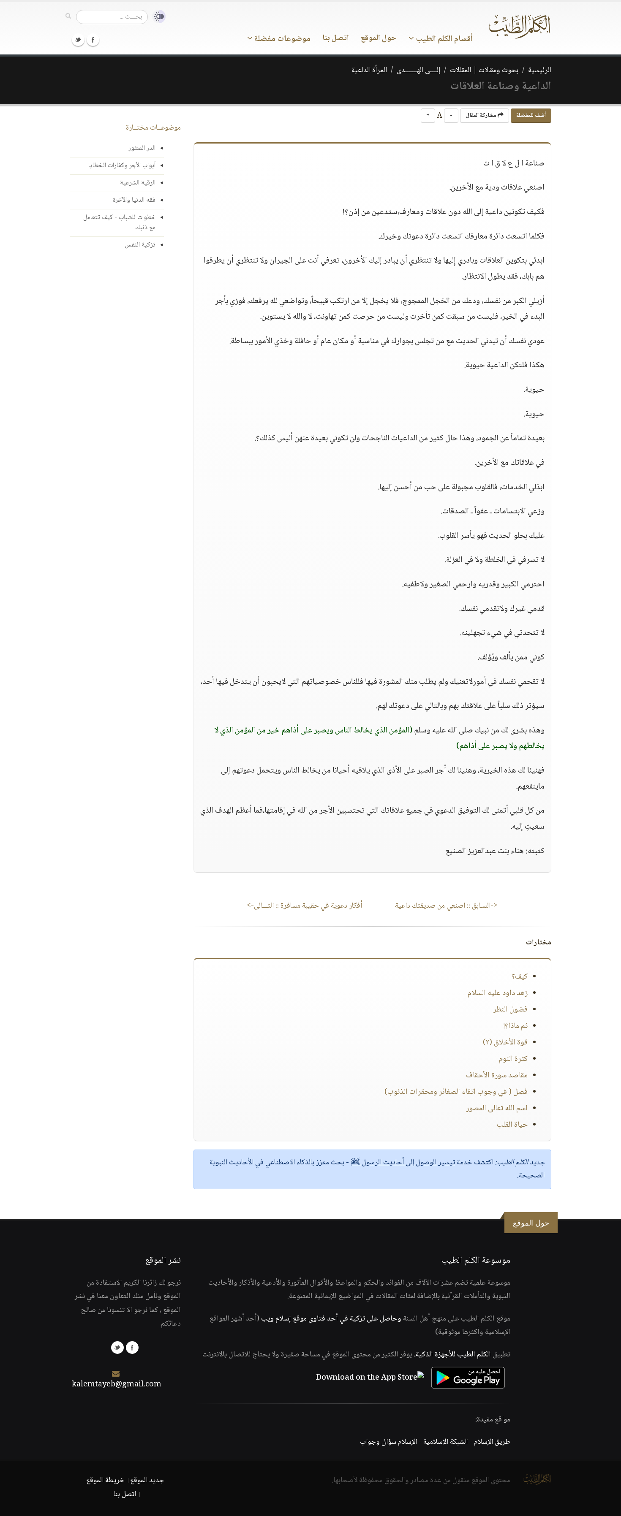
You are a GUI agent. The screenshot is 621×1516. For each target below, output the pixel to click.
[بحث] (68, 16)
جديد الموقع (147, 1480)
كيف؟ (520, 977)
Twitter (78, 39)
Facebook (93, 39)
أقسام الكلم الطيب (443, 39)
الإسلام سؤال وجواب (388, 1442)
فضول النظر (510, 1010)
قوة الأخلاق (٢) (505, 1043)
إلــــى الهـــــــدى (418, 70)
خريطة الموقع (105, 1480)
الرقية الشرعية (137, 183)
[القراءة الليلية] (157, 17)
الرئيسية (539, 70)
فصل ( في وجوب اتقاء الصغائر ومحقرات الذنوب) (456, 1092)
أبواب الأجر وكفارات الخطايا (121, 165)
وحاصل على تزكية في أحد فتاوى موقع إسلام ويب (331, 1319)
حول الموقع (379, 38)
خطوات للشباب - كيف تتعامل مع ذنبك (119, 222)
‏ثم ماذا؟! (516, 1026)
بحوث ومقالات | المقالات (484, 70)
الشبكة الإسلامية (445, 1442)
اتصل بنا (335, 38)
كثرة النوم (513, 1059)
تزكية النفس (140, 245)
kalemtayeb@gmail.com (116, 1384)
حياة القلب (512, 1125)
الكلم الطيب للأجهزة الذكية (453, 1354)
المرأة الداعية (369, 70)
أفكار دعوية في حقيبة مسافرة (304, 906)
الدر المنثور (141, 148)
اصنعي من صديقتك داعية (446, 906)
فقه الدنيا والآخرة (134, 200)
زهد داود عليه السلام (498, 993)
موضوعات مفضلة (281, 39)
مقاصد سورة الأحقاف (497, 1075)
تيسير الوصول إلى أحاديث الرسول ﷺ (403, 1162)
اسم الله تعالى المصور (497, 1108)
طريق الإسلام (492, 1442)
